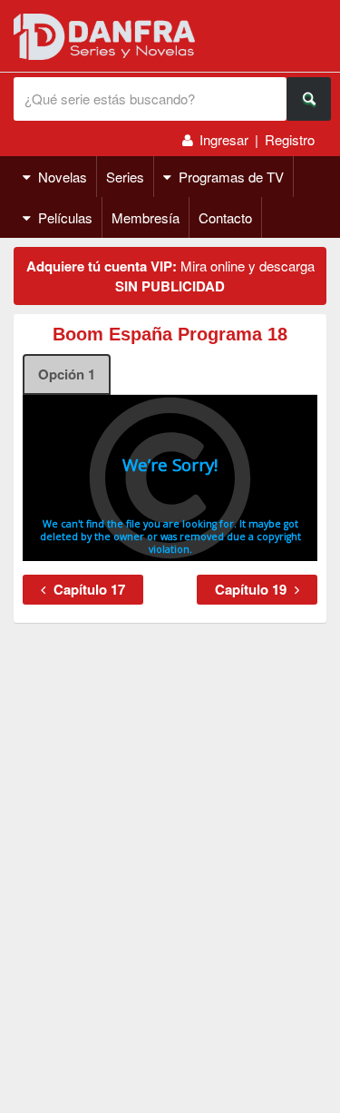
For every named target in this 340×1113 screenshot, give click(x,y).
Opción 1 (66, 374)
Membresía (146, 217)
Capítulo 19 (252, 589)
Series (125, 176)
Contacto (225, 217)
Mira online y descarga (170, 276)
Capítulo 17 (87, 589)
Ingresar (223, 139)
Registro (290, 139)
